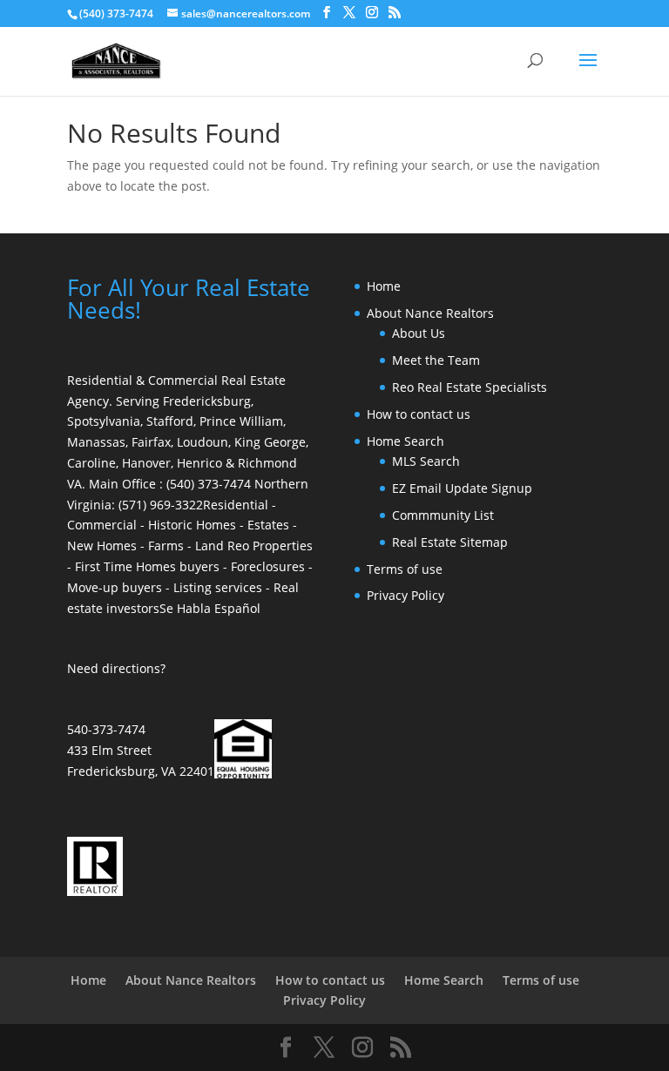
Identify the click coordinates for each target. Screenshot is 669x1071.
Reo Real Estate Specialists (469, 387)
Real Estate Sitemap (450, 542)
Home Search (405, 441)
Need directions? (116, 668)
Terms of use (405, 569)
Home (384, 286)
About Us (418, 333)
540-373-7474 (106, 729)
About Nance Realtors (430, 313)
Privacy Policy (405, 595)
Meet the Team (436, 360)
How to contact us (418, 414)
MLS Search (426, 461)
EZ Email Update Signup (462, 488)
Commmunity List (443, 515)
